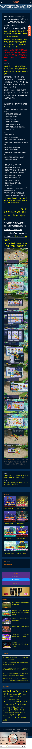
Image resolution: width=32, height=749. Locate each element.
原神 (4, 696)
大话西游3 (5, 699)
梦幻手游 (5, 710)
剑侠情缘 (15, 694)
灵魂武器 (17, 712)
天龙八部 (7, 702)
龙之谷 (5, 720)
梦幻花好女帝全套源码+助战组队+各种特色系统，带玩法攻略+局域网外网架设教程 (20, 612)
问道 (22, 715)
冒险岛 (5, 694)
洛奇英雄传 (11, 712)
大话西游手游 (12, 699)
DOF (14, 691)
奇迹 (14, 701)
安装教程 (5, 704)
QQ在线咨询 (16, 583)
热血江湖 (22, 712)
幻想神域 (24, 704)
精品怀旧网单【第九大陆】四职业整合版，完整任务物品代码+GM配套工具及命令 (20, 644)
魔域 (19, 717)
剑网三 (24, 694)
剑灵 (19, 694)
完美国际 (18, 704)
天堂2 (17, 699)
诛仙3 (17, 715)
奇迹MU (19, 702)
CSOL (4, 691)
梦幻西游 (14, 709)
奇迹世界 (25, 701)
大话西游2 (18, 696)
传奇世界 (24, 691)
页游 (5, 717)
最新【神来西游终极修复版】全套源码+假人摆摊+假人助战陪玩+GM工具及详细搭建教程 (16, 462)
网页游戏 (11, 715)
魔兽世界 (12, 717)
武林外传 (22, 710)
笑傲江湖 (5, 715)
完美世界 (11, 704)
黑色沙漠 (23, 717)
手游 (13, 707)
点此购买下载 (16, 579)
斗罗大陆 (18, 707)
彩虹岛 (4, 707)
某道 (22, 707)
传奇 (18, 691)
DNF (9, 691)
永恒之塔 (5, 712)
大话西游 (9, 696)
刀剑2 (10, 694)
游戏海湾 (17, 459)
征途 (8, 707)
